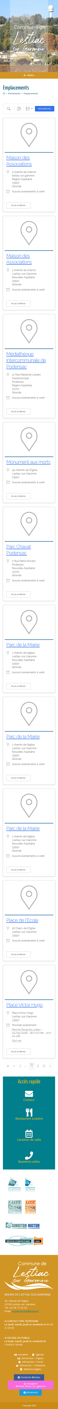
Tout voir (16, 1040)
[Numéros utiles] (29, 1155)
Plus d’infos (18, 205)
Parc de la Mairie (23, 645)
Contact (29, 1100)
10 (44, 1065)
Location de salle (29, 1140)
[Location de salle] (29, 1134)
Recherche (44, 109)
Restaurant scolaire (29, 1118)
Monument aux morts (28, 462)
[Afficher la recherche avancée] (19, 109)
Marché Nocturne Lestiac (26, 1029)
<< (8, 1066)
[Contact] (29, 1094)
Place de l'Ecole (22, 920)
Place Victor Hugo (24, 1005)
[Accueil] (4, 93)
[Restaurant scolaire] (29, 1112)
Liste (28, 109)
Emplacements (31, 93)
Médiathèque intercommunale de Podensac (26, 360)
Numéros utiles (29, 1161)
